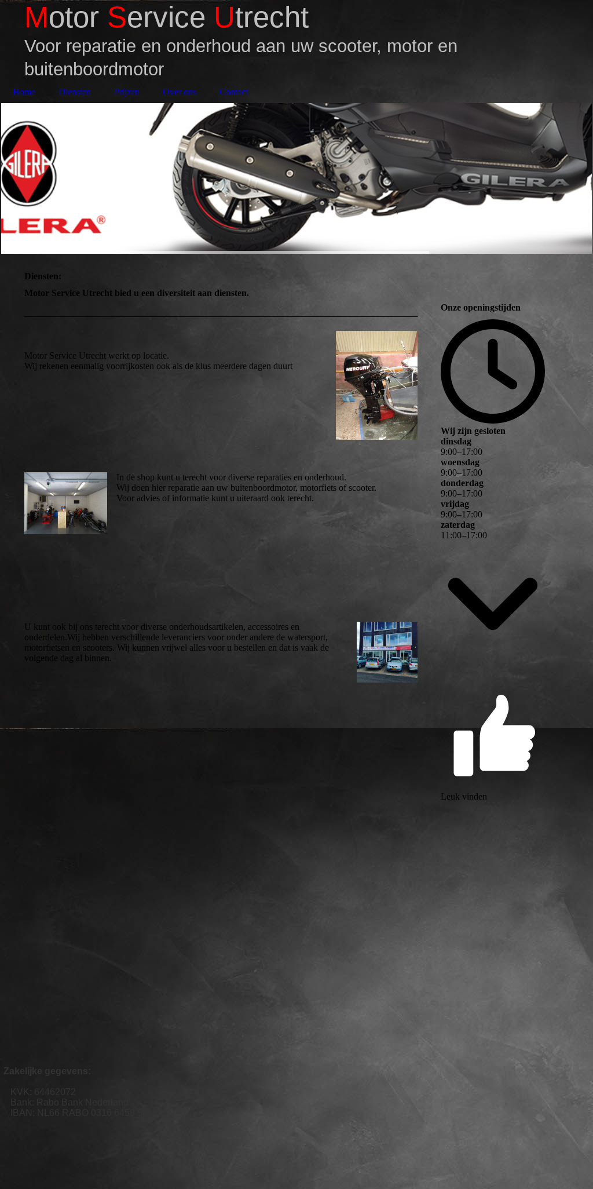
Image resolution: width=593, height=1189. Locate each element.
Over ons (179, 92)
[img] (296, 178)
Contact (233, 92)
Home (24, 92)
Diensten (74, 92)
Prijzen (127, 92)
